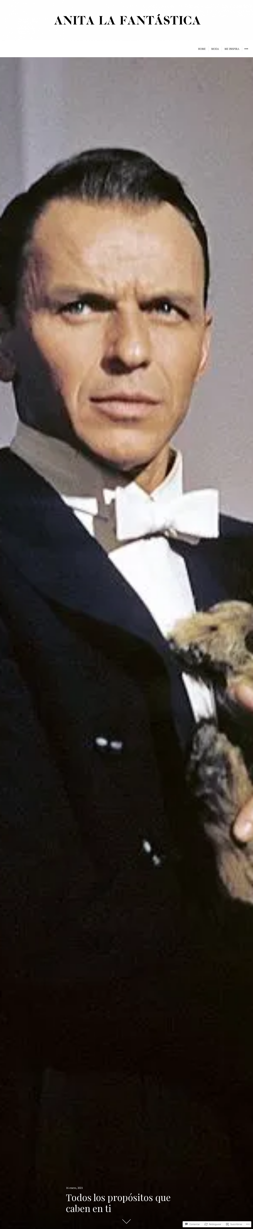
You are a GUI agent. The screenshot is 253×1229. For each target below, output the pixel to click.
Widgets (246, 51)
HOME (202, 49)
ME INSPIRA (232, 49)
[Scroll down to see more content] (126, 1221)
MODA (215, 49)
